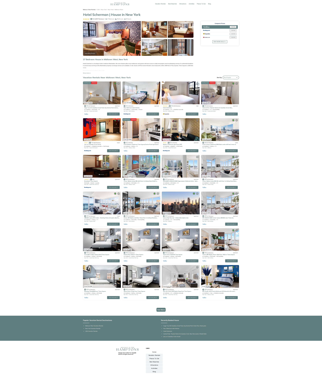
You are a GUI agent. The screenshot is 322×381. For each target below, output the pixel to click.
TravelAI (134, 352)
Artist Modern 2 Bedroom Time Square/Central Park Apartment (141, 144)
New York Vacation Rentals (92, 328)
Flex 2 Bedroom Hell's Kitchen (132, 107)
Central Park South (93, 111)
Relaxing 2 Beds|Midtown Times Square (95, 291)
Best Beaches (172, 4)
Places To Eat (201, 4)
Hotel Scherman (167, 107)
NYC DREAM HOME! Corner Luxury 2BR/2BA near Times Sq (217, 218)
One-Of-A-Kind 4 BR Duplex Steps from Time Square (177, 291)
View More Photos (90, 53)
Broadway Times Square (91, 181)
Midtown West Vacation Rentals (94, 326)
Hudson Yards (210, 184)
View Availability (113, 114)
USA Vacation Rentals (91, 331)
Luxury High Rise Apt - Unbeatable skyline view (175, 218)
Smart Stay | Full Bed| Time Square (172, 254)
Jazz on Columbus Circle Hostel (92, 144)
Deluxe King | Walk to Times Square (133, 254)
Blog (209, 4)
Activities (191, 4)
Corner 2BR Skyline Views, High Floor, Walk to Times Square (218, 254)
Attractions (182, 4)
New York (103, 9)
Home (154, 352)
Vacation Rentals (160, 4)
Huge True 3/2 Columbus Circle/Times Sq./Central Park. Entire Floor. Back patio (184, 326)
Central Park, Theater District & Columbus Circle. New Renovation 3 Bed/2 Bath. (185, 334)
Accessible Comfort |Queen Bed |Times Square (96, 254)
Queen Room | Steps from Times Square (134, 291)
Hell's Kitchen (132, 111)
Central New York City (94, 184)
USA (98, 9)
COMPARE (233, 27)
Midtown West (119, 9)
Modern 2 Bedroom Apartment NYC (172, 144)
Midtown (209, 147)
